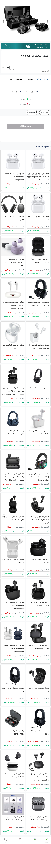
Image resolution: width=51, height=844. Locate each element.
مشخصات (29, 79)
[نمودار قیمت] (7, 67)
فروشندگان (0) (42, 79)
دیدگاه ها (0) (15, 79)
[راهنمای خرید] (12, 67)
